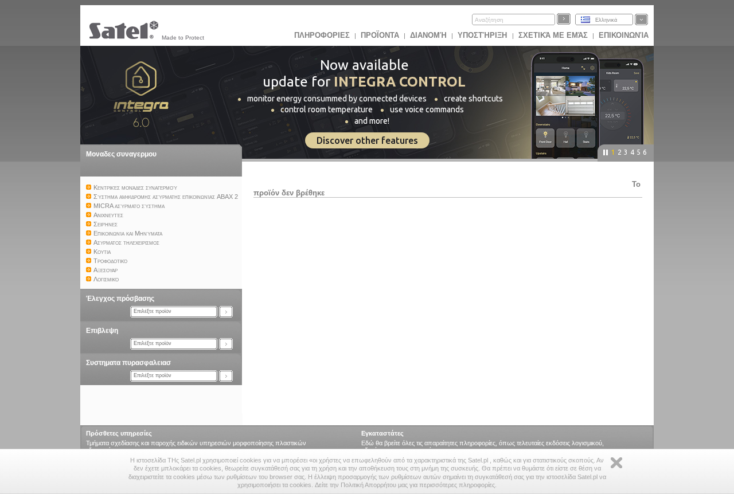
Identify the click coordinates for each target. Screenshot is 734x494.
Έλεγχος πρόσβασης (120, 299)
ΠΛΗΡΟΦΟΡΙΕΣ (322, 35)
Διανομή (428, 35)
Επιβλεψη (102, 331)
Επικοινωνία (624, 35)
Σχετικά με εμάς (553, 35)
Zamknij (616, 462)
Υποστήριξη (483, 35)
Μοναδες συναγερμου (121, 154)
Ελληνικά (606, 20)
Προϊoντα (380, 35)
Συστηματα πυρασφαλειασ (128, 363)
